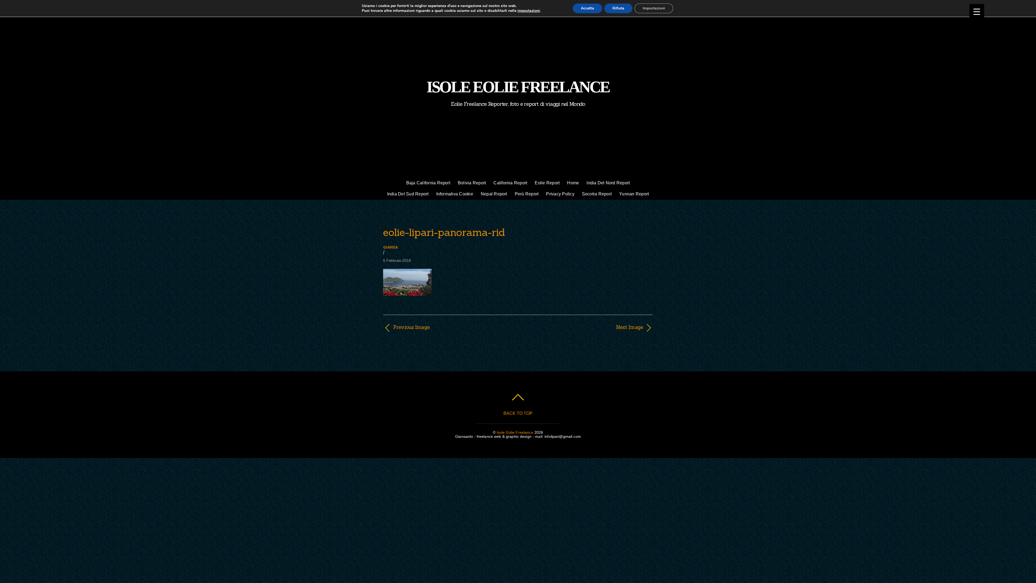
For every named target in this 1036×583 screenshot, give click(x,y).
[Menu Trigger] (976, 11)
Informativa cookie (454, 194)
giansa (390, 247)
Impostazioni (654, 8)
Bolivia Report (472, 183)
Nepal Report (494, 194)
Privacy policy (560, 194)
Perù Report (527, 194)
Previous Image (411, 327)
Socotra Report (597, 194)
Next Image (584, 327)
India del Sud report (408, 194)
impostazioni (528, 10)
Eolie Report (547, 183)
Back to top (518, 413)
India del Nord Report (608, 183)
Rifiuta (618, 8)
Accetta (587, 8)
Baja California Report (428, 183)
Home (573, 183)
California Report (510, 183)
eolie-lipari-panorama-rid (444, 232)
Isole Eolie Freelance (515, 433)
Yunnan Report (634, 194)
